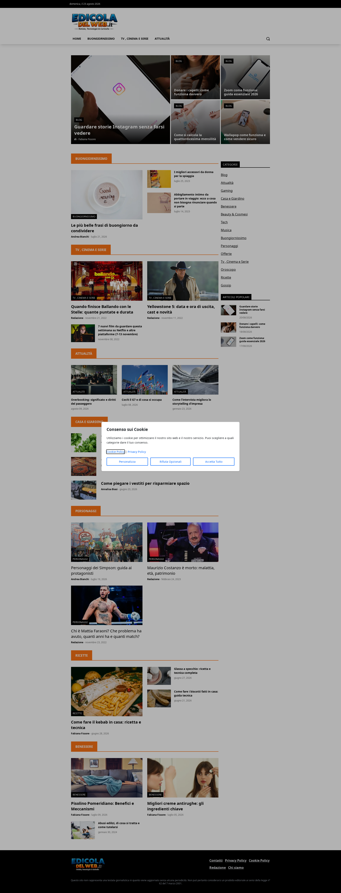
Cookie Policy (116, 452)
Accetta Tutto (213, 461)
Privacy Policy (137, 452)
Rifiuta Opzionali (171, 461)
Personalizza (127, 461)
